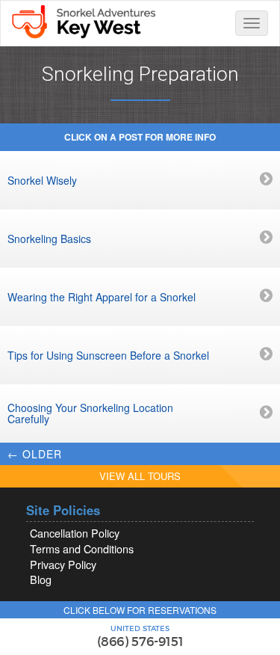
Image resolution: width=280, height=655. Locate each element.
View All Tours (140, 476)
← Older (34, 453)
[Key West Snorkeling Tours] (83, 19)
